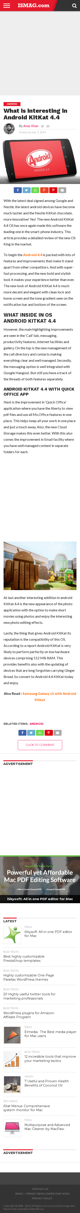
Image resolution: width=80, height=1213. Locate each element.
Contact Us (40, 1189)
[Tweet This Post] (26, 189)
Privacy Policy (42, 1198)
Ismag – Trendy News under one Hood (42, 1193)
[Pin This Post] (53, 189)
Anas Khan (30, 126)
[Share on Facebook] (18, 189)
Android (37, 723)
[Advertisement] (40, 53)
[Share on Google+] (44, 189)
